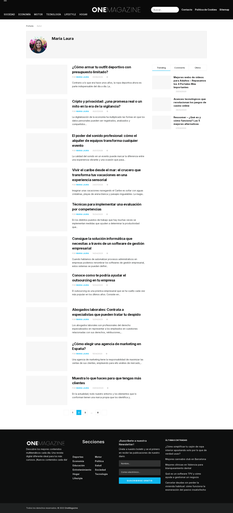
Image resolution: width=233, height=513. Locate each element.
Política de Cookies (206, 9)
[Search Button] (176, 10)
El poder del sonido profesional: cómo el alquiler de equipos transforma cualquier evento (105, 141)
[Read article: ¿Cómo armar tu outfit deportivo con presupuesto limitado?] (46, 79)
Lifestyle (70, 14)
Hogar (83, 14)
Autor (39, 26)
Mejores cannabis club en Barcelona (185, 459)
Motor (38, 14)
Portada (29, 26)
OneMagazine (71, 508)
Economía (24, 14)
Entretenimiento (82, 469)
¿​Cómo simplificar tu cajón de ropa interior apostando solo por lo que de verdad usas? (186, 450)
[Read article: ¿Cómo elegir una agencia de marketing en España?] (46, 356)
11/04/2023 (97, 354)
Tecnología (53, 14)
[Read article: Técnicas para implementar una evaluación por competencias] (46, 216)
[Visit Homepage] (116, 10)
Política (99, 461)
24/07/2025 (97, 185)
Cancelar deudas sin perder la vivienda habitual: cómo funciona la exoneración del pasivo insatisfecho (185, 486)
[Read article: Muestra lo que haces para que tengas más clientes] (46, 390)
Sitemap (224, 9)
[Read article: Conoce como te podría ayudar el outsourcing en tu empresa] (46, 287)
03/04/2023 (97, 388)
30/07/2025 (97, 111)
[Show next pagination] (104, 412)
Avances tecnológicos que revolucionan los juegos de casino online (190, 102)
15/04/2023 (97, 214)
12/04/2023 (97, 285)
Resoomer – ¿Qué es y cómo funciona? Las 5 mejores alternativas (187, 120)
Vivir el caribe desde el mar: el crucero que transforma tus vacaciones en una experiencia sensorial (106, 175)
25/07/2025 (97, 150)
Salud (98, 465)
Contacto (186, 9)
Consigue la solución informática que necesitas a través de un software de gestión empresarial (108, 243)
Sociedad (9, 14)
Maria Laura (82, 77)
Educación (79, 465)
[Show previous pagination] (66, 412)
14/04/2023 (97, 253)
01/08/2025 (97, 77)
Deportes (78, 457)
